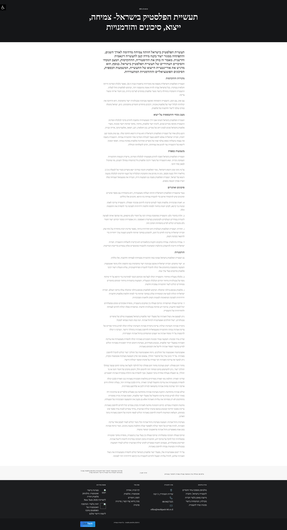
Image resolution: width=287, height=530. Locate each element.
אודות (185, 6)
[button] (3, 7)
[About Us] (111, 8)
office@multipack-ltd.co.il (162, 509)
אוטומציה (176, 6)
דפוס (157, 6)
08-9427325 (167, 501)
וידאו (140, 6)
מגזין (133, 6)
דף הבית (195, 6)
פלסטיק (166, 6)
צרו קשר (125, 6)
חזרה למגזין (143, 473)
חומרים (149, 6)
